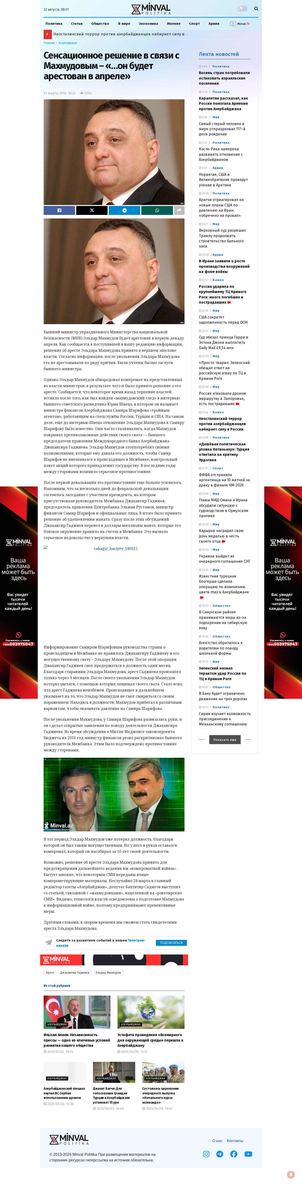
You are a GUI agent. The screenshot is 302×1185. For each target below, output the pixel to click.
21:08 (205, 493)
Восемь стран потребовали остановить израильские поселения (224, 78)
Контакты (235, 1141)
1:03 (204, 66)
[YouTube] (248, 1154)
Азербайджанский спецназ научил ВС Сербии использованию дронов (64, 1093)
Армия (214, 23)
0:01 (204, 168)
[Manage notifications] (291, 1174)
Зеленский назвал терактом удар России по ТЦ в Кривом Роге (222, 673)
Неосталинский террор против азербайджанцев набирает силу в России (222, 423)
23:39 (205, 193)
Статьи (77, 23)
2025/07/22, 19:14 (59, 1052)
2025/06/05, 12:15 (133, 1052)
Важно (218, 280)
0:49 (204, 92)
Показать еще (225, 739)
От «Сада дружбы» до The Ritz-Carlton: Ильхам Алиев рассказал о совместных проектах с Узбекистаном (151, 34)
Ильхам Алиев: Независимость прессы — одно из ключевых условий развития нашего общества (77, 1040)
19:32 (204, 636)
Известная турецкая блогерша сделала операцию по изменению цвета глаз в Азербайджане (224, 584)
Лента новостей (219, 54)
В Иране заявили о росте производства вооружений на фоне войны (224, 266)
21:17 (204, 468)
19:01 (204, 707)
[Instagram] (206, 1154)
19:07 (204, 687)
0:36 (204, 117)
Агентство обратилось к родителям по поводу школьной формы (221, 648)
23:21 (204, 224)
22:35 (204, 310)
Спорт (194, 23)
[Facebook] (233, 1154)
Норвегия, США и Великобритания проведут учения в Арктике (223, 179)
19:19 (204, 661)
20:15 (204, 570)
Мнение (173, 23)
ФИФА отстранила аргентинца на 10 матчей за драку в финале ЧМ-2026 (224, 480)
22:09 (205, 356)
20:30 (205, 549)
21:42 (204, 412)
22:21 (204, 331)
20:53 (205, 524)
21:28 (204, 437)
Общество (100, 23)
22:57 (204, 280)
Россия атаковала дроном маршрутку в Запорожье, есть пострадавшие (222, 398)
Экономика (148, 23)
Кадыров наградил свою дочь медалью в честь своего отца (221, 536)
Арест (50, 972)
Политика (54, 23)
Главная (49, 43)
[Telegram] (219, 1154)
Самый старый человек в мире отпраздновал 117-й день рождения (222, 129)
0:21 (204, 142)
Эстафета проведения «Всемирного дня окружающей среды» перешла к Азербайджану (150, 1040)
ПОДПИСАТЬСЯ (171, 943)
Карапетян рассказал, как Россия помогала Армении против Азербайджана (223, 103)
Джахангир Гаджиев (75, 972)
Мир (216, 117)
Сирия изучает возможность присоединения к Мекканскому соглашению (225, 719)
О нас (217, 1141)
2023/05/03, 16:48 (110, 1109)
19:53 (204, 605)
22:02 (205, 387)
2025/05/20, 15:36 (60, 1104)
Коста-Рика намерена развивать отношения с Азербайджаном (221, 154)
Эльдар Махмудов (108, 972)
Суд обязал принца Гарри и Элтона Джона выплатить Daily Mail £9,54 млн (223, 342)
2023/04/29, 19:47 (159, 1109)
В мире (124, 23)
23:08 (205, 254)
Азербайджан (68, 43)
